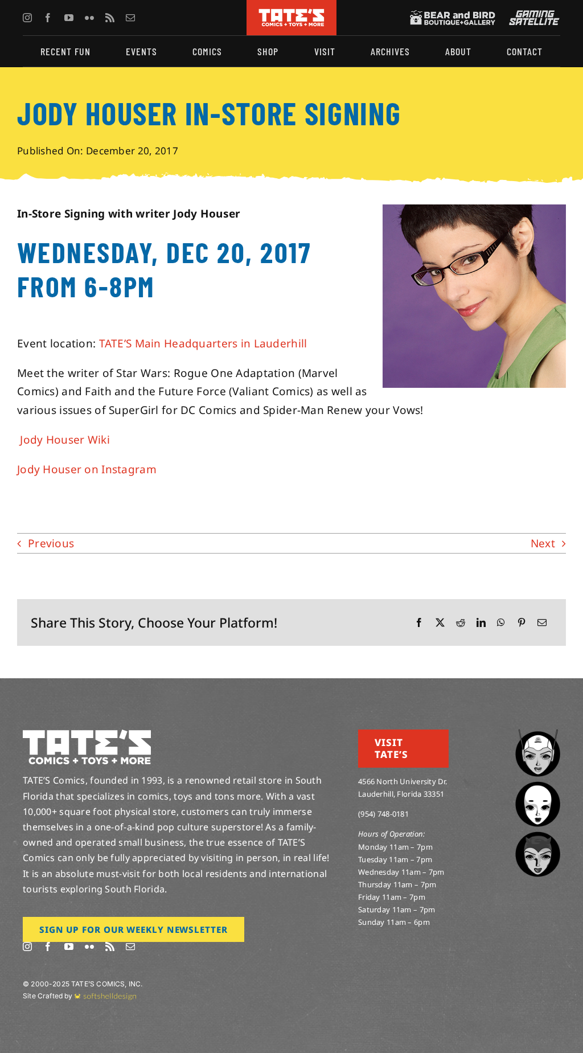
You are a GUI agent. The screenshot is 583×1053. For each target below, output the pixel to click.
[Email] (542, 622)
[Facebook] (419, 622)
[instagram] (27, 17)
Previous (51, 543)
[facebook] (47, 17)
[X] (440, 622)
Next (543, 543)
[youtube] (68, 17)
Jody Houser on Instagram (87, 469)
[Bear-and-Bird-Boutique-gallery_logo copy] (452, 15)
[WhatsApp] (501, 622)
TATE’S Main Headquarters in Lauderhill (203, 343)
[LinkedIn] (481, 622)
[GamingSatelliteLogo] (531, 15)
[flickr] (89, 17)
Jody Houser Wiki (63, 439)
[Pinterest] (521, 622)
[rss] (109, 17)
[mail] (130, 17)
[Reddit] (460, 622)
